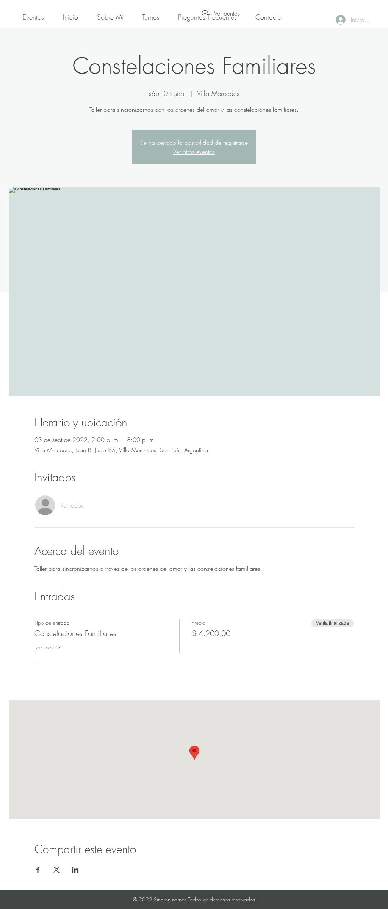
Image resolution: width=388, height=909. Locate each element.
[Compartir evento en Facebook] (38, 870)
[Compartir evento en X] (56, 870)
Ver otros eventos (194, 151)
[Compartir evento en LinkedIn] (75, 870)
